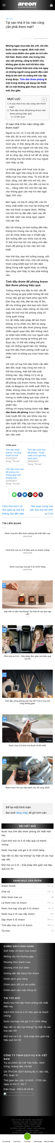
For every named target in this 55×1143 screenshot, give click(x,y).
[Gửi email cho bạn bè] (30, 494)
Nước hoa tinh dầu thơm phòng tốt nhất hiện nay (27, 533)
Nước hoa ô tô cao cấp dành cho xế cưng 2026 (27, 788)
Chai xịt (5, 891)
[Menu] (4, 5)
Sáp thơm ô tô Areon (13, 919)
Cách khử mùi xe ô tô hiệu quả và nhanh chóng (28, 550)
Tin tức (9, 19)
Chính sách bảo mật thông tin (20, 990)
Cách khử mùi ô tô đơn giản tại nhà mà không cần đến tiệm (13, 510)
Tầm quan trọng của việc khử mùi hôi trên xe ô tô (41, 510)
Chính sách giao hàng (16, 978)
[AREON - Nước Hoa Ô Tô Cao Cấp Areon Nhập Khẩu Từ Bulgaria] (27, 5)
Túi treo (5, 930)
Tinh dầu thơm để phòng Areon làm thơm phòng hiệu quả (28, 112)
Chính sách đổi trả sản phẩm (19, 984)
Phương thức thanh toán (17, 962)
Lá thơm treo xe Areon (14, 902)
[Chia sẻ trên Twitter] (24, 494)
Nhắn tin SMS (49, 1141)
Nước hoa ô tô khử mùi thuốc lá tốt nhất (27, 745)
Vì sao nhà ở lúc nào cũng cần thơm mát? (27, 105)
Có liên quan (19, 117)
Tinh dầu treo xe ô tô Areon (16, 925)
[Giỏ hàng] (51, 5)
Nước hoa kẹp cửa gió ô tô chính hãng (27, 567)
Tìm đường (6, 1141)
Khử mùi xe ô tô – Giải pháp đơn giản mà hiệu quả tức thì (27, 657)
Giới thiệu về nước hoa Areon (20, 950)
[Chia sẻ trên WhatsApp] (14, 494)
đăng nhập (22, 812)
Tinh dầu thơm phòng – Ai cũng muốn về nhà (13, 452)
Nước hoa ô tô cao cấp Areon (18, 913)
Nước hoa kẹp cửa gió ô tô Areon (20, 908)
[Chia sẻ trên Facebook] (19, 494)
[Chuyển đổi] (52, 886)
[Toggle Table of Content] (43, 99)
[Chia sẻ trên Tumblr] (40, 494)
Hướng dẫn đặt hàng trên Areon (21, 973)
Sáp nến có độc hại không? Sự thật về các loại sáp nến (27, 612)
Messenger (38, 1141)
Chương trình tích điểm (16, 967)
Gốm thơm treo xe (11, 897)
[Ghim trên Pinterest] (35, 494)
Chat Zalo (16, 1141)
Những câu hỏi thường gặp (18, 956)
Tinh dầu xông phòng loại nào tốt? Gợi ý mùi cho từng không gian (27, 702)
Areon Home (8, 885)
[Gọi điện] (27, 1137)
